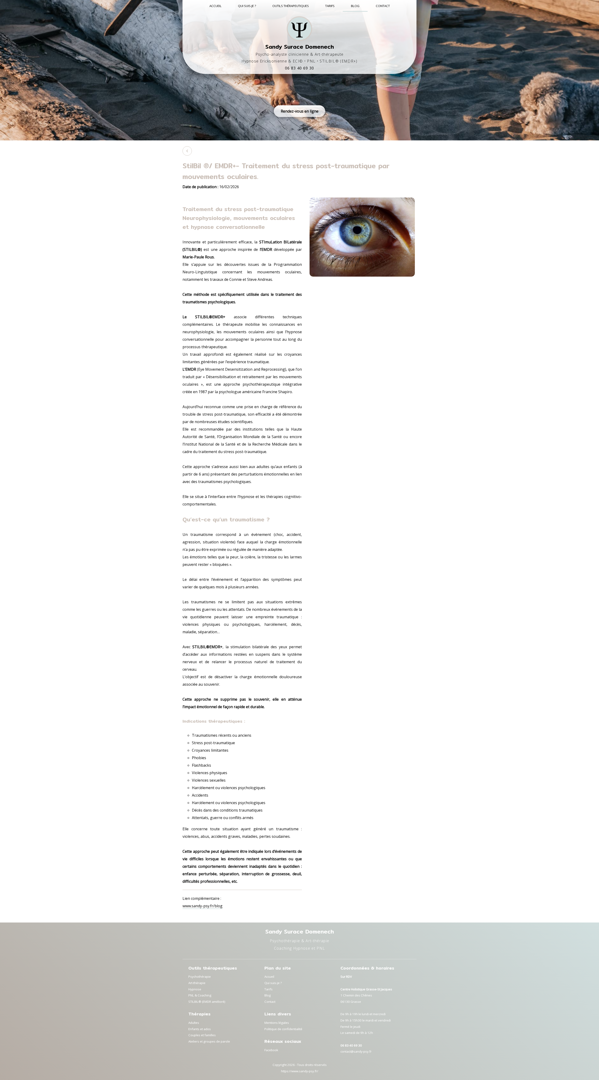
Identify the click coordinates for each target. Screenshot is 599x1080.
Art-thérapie (196, 983)
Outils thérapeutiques (290, 6)
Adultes (193, 1023)
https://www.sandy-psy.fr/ (299, 1071)
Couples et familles (202, 1035)
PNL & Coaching (199, 995)
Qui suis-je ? (247, 6)
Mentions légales (276, 1023)
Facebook (271, 1050)
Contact (383, 6)
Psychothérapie (199, 976)
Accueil (215, 6)
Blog (355, 6)
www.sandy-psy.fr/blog (203, 905)
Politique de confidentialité (283, 1029)
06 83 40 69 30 (299, 68)
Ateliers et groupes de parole (209, 1041)
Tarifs (330, 6)
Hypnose (194, 989)
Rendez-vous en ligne (299, 111)
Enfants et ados (199, 1029)
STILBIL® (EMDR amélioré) (206, 1001)
